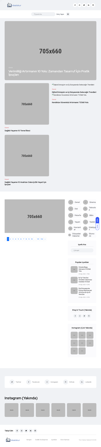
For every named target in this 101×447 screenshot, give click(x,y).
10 (32, 239)
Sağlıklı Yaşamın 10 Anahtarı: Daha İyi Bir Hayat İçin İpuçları (25, 183)
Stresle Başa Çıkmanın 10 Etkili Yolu (85, 269)
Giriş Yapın (60, 14)
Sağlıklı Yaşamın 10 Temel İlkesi (17, 130)
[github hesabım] (89, 316)
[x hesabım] (84, 316)
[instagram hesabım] (80, 316)
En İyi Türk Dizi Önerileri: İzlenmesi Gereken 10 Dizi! (85, 280)
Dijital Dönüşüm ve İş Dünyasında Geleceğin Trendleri (74, 92)
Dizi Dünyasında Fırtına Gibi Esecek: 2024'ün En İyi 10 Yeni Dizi (85, 291)
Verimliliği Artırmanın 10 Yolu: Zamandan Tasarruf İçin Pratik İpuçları (49, 73)
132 (42, 239)
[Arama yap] (34, 14)
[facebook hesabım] (75, 316)
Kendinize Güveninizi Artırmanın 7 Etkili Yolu (70, 102)
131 (38, 239)
